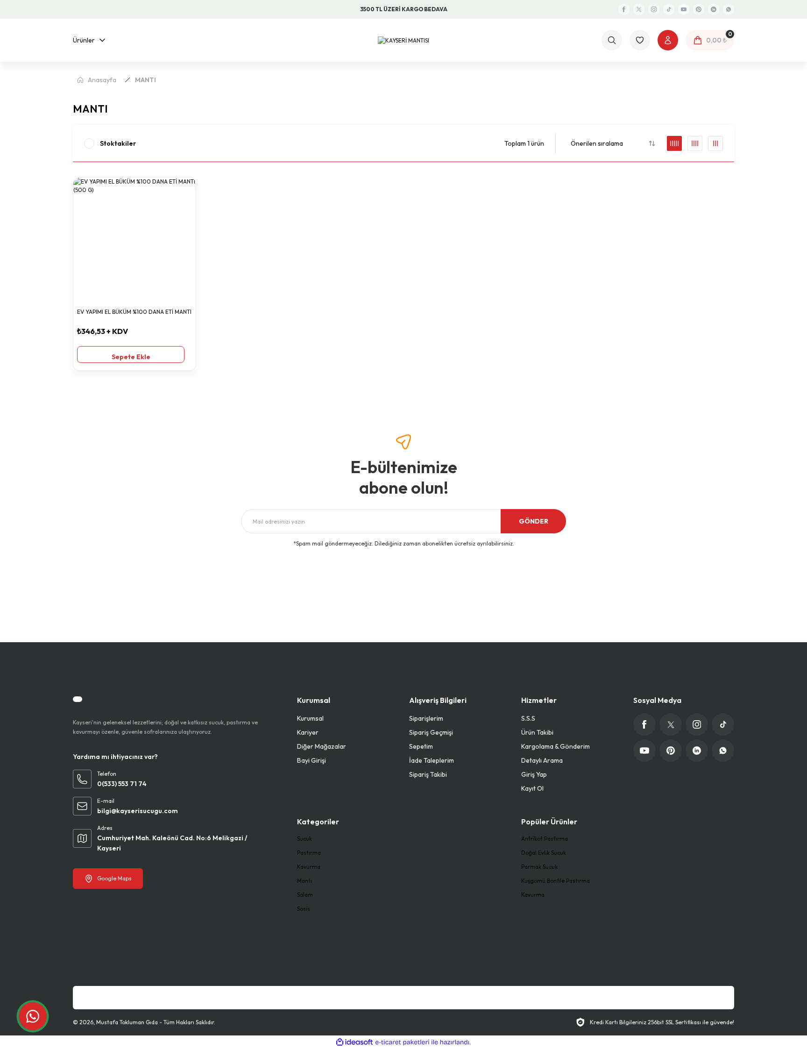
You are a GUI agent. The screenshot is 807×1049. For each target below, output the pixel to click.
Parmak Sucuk (539, 866)
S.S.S (528, 718)
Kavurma (308, 866)
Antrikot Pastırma (544, 838)
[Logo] (403, 39)
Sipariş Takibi (428, 774)
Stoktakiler (118, 143)
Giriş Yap (534, 774)
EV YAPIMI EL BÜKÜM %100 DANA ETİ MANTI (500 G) (134, 312)
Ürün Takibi (537, 732)
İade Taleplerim (431, 760)
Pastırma (309, 852)
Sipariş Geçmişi (431, 732)
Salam (305, 894)
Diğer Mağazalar (321, 746)
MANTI (145, 80)
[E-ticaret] (402, 1042)
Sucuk (304, 838)
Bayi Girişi (311, 760)
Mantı (304, 880)
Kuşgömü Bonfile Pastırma (555, 880)
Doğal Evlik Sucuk (543, 852)
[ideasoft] (354, 1042)
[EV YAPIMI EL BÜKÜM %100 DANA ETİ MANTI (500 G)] (134, 238)
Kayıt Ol (532, 788)
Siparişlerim (426, 718)
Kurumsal (310, 718)
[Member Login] (668, 40)
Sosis (303, 908)
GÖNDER (533, 521)
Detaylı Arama (542, 760)
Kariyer (308, 732)
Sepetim (421, 746)
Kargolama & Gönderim (555, 746)
